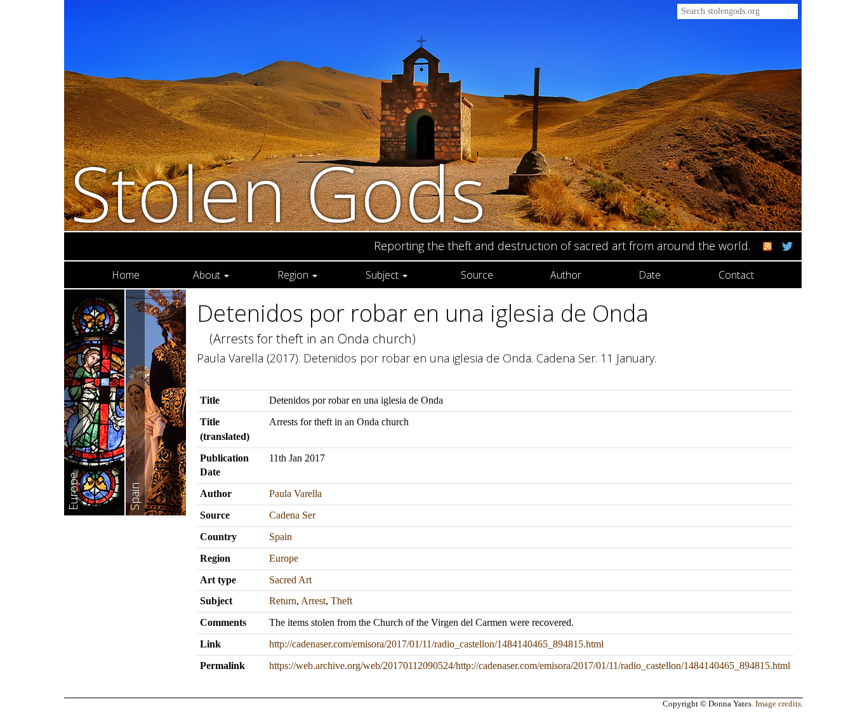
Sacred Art (290, 579)
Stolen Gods (278, 192)
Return (282, 600)
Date (650, 275)
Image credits (778, 703)
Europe (283, 558)
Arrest (313, 600)
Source (477, 275)
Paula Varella (295, 493)
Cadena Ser (292, 515)
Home (126, 275)
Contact (736, 275)
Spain (280, 536)
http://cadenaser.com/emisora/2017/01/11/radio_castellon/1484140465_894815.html (436, 644)
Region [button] (294, 275)
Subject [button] (383, 275)
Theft (341, 600)
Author (565, 275)
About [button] (208, 275)
